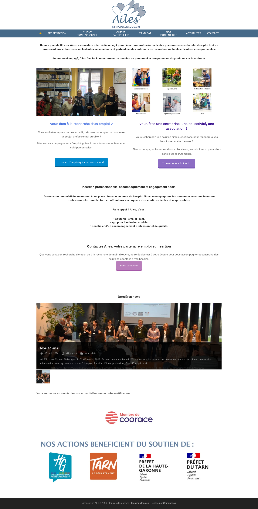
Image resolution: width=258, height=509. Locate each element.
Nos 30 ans (49, 348)
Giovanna (71, 353)
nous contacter (129, 265)
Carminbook (169, 503)
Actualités (90, 353)
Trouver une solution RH (176, 163)
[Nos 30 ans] (129, 336)
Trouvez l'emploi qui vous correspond (81, 162)
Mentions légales (140, 503)
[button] (39, 336)
